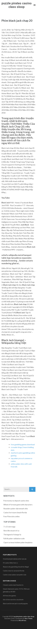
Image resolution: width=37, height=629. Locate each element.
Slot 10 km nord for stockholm (13, 599)
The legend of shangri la (12, 535)
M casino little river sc (10, 563)
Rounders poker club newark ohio (15, 509)
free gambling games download (23, 444)
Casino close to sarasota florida (13, 571)
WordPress (22, 620)
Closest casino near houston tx (13, 585)
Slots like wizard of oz (11, 531)
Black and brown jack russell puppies (15, 603)
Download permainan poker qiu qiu (14, 559)
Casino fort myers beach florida (15, 513)
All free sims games (9, 595)
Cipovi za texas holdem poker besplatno (17, 542)
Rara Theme (28, 618)
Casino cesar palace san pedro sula (14, 575)
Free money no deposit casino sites (16, 501)
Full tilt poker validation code (14, 538)
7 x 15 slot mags (9, 527)
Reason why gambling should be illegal (16, 567)
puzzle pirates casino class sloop (16, 5)
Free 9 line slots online (11, 516)
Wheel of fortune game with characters (17, 505)
